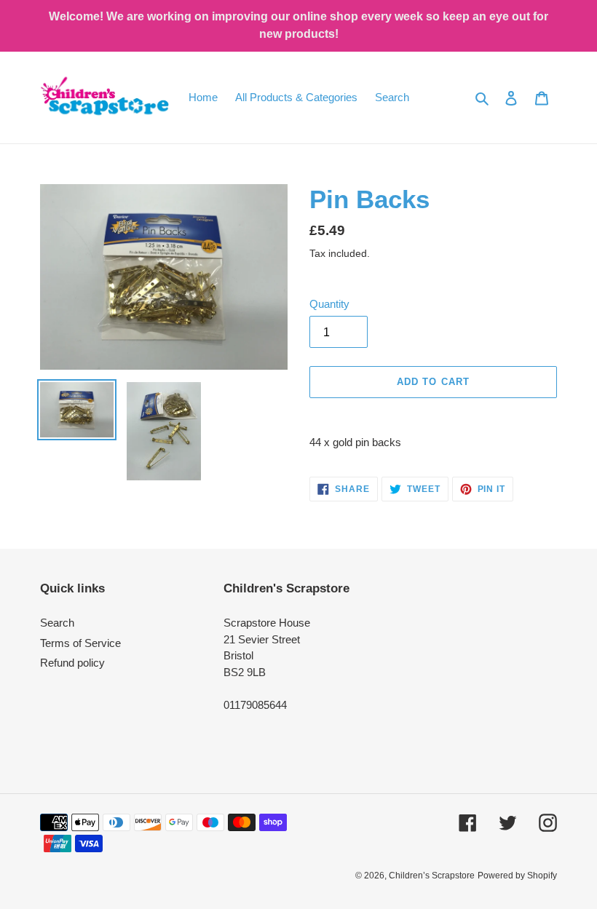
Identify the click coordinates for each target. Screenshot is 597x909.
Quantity (329, 304)
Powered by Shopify (517, 875)
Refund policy (72, 662)
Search (57, 622)
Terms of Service (80, 643)
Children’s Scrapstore (432, 875)
